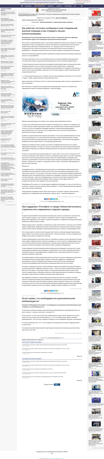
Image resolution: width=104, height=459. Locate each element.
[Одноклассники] (49, 199)
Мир (8, 15)
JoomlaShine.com (51, 458)
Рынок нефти (9, 155)
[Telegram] (55, 199)
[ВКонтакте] (47, 199)
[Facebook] (45, 199)
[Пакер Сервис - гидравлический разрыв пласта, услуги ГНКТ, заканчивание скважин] (52, 10)
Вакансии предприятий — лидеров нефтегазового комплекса (56, 22)
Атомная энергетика (11, 83)
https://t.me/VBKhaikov (61, 18)
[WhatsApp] (57, 199)
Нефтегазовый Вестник (54, 201)
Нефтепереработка (10, 37)
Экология (9, 21)
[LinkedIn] (51, 199)
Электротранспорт (10, 160)
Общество (40, 20)
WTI (84, 2)
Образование (9, 187)
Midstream (9, 32)
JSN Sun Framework (61, 458)
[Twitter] (53, 199)
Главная (24, 20)
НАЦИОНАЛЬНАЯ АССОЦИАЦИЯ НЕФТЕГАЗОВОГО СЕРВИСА (52, 451)
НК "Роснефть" (78, 288)
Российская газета (66, 196)
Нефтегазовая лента (32, 20)
